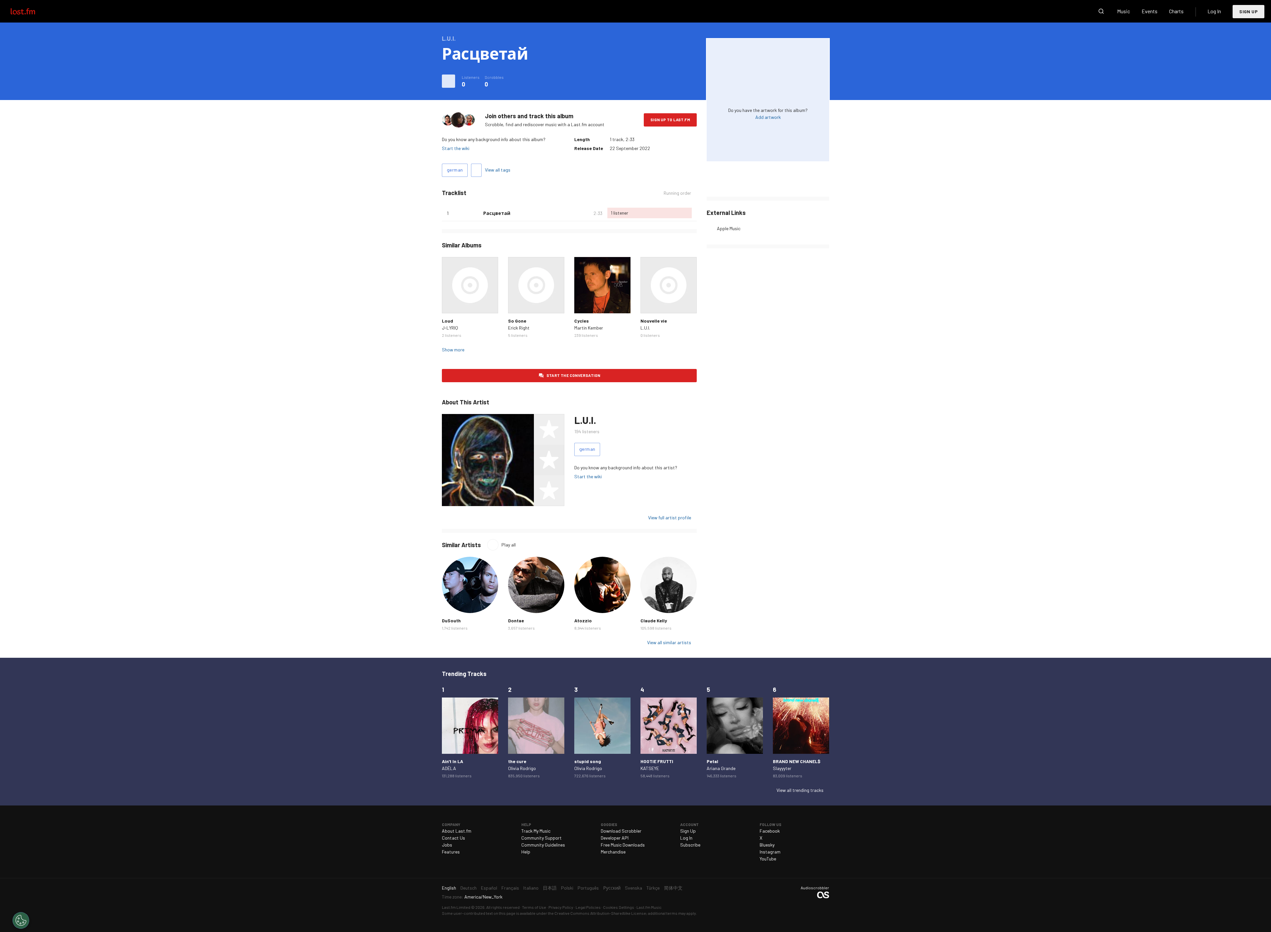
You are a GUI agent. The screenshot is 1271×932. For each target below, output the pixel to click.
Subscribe (690, 845)
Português (588, 888)
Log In (1214, 11)
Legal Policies (588, 907)
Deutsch (468, 888)
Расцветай (496, 213)
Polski (567, 888)
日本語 (550, 888)
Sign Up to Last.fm (670, 119)
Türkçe (653, 888)
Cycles (581, 321)
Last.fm (30, 11)
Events (1149, 11)
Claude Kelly (653, 620)
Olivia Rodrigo (522, 768)
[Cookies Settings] (21, 920)
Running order (677, 193)
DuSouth (451, 620)
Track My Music (535, 831)
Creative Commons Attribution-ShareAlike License (600, 913)
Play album (470, 285)
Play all (508, 544)
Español (489, 888)
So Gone (517, 321)
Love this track (475, 213)
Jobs (447, 845)
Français (510, 888)
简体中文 (673, 888)
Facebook (770, 831)
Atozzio (583, 620)
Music (1123, 11)
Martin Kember (588, 328)
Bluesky (767, 845)
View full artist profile (669, 517)
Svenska (633, 888)
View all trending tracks (800, 790)
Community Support (541, 838)
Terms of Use (534, 907)
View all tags (497, 170)
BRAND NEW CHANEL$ (797, 761)
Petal (712, 761)
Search (1101, 11)
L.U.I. (645, 328)
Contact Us (453, 838)
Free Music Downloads (623, 845)
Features (451, 851)
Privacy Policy (560, 907)
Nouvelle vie (653, 321)
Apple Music (728, 228)
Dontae (516, 620)
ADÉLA (449, 768)
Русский (612, 888)
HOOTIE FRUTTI (656, 761)
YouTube (768, 858)
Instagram (770, 851)
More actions (448, 81)
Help (525, 851)
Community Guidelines (543, 845)
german (455, 170)
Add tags (476, 170)
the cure (517, 761)
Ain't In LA (452, 761)
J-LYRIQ (450, 328)
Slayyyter (782, 768)
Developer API (615, 838)
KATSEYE (649, 768)
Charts (1176, 11)
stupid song (587, 761)
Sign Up (1248, 11)
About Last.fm (456, 831)
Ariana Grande (721, 768)
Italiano (531, 888)
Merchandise (613, 851)
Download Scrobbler (621, 831)
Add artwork (768, 117)
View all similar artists (669, 642)
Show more (453, 349)
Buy (452, 303)
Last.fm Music (649, 907)
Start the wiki (455, 148)
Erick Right (519, 328)
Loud (447, 321)
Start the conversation (573, 375)
